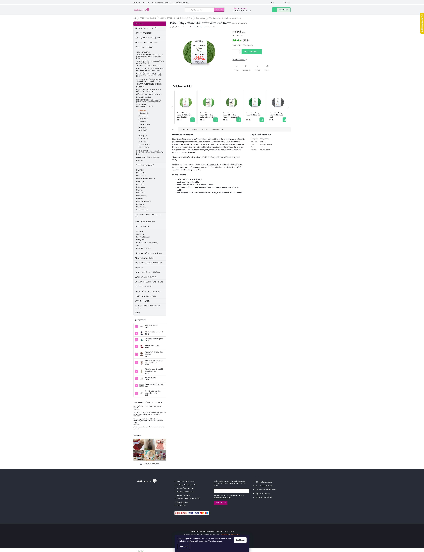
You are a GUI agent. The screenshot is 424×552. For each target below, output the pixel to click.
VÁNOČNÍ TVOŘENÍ (142, 301)
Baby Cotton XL (213, 164)
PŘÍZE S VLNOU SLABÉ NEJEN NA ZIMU (149, 94)
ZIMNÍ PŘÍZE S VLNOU (143, 97)
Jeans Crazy (142, 133)
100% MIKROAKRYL (143, 52)
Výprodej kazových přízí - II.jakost (147, 38)
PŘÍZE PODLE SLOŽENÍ (144, 47)
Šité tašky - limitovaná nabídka (146, 42)
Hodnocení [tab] (184, 129)
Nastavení (183, 546)
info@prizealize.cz (265, 482)
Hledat (219, 10)
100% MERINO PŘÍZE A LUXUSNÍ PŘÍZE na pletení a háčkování (150, 62)
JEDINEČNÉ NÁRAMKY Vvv (145, 296)
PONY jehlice (140, 240)
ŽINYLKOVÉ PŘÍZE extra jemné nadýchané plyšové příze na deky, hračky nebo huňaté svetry (150, 152)
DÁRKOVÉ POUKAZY (143, 287)
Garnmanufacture (142, 210)
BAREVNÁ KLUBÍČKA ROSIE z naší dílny (148, 216)
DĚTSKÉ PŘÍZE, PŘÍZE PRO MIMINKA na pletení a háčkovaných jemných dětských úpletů (149, 75)
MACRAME (140, 160)
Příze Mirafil (140, 193)
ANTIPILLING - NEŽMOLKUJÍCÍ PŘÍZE (148, 66)
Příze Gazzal (140, 184)
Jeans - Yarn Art (144, 142)
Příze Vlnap (140, 204)
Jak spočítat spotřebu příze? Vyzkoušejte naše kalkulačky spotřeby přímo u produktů (149, 413)
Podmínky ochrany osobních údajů (188, 499)
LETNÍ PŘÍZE (140, 87)
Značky (137, 312)
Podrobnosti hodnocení (198, 27)
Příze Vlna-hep (141, 176)
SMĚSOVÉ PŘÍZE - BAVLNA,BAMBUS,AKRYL (144, 105)
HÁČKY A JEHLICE (142, 226)
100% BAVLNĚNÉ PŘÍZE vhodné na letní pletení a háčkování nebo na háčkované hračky (149, 56)
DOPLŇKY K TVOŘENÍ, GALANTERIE (149, 282)
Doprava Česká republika (180, 2)
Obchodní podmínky (183, 495)
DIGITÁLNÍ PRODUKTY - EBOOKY (148, 291)
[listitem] (185, 107)
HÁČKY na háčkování (143, 237)
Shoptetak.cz (235, 534)
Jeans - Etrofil (143, 130)
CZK (272, 2)
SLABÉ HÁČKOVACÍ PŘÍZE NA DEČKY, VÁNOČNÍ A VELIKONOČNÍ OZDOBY (148, 80)
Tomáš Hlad (224, 534)
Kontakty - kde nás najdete (160, 2)
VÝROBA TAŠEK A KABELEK (146, 277)
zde (220, 541)
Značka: (213, 27)
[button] (172, 107)
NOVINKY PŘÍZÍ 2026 (143, 33)
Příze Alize (139, 170)
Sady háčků (140, 234)
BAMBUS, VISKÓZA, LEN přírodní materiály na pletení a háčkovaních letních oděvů (150, 69)
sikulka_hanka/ (264, 493)
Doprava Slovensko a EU (185, 492)
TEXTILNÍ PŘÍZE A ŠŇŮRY (145, 222)
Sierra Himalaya (144, 147)
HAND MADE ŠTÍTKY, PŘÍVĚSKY (147, 272)
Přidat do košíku (250, 52)
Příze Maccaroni (141, 196)
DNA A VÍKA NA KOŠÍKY (144, 258)
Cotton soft (142, 122)
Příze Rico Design (142, 207)
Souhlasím (240, 540)
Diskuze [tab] (195, 129)
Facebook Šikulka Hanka (267, 490)
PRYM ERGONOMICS (143, 248)
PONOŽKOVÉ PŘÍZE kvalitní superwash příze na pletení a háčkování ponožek (149, 101)
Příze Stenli (140, 198)
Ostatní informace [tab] (218, 129)
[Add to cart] (192, 119)
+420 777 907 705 (265, 497)
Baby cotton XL (143, 113)
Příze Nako (139, 190)
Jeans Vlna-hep (144, 139)
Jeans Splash (143, 136)
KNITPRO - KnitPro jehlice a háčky (147, 243)
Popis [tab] (174, 129)
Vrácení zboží (181, 505)
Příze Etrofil (140, 182)
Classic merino (143, 119)
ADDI (138, 245)
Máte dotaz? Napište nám (141, 2)
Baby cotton (142, 110)
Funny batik (142, 127)
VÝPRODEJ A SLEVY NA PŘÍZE (147, 28)
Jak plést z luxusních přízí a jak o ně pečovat (148, 427)
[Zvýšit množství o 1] (240, 50)
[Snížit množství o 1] (240, 53)
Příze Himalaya (141, 173)
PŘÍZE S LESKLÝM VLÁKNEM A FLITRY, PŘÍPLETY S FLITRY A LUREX (148, 91)
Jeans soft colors (144, 144)
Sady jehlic (139, 231)
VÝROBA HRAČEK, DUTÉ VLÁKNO (148, 253)
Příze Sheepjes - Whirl (143, 201)
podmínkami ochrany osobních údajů (229, 496)
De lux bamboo (144, 116)
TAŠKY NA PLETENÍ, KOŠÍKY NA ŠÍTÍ (149, 263)
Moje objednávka (182, 502)
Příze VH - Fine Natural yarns (145, 179)
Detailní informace (239, 60)
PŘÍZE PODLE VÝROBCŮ (144, 165)
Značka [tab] (204, 129)
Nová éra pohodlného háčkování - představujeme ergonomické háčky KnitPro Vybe (148, 420)
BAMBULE (139, 268)
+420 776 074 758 (265, 486)
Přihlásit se (221, 502)
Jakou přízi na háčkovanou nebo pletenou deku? (147, 407)
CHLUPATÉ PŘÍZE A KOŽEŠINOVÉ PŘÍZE (149, 84)
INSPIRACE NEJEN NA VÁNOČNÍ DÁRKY (147, 307)
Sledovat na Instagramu (151, 464)
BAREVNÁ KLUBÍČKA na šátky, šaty (147, 157)
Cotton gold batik (144, 124)
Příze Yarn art (140, 187)
